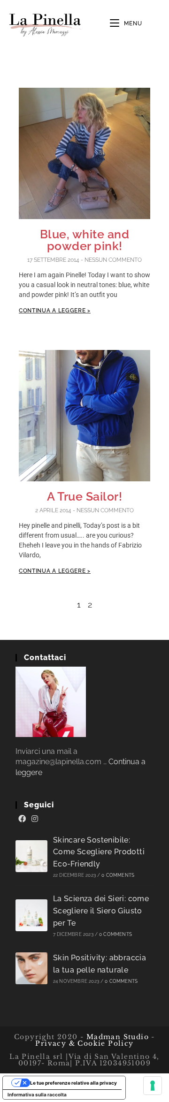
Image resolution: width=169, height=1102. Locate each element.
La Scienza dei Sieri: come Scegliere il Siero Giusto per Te (101, 910)
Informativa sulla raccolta (37, 1094)
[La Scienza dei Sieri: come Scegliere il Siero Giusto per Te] (31, 915)
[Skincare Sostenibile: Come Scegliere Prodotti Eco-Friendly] (31, 856)
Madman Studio (116, 1037)
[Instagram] (34, 819)
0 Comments (117, 875)
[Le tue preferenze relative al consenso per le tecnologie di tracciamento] (152, 1085)
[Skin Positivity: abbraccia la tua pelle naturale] (31, 968)
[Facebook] (22, 819)
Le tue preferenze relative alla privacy (73, 1083)
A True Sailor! (84, 496)
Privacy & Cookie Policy (84, 1043)
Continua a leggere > (55, 310)
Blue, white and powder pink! (85, 240)
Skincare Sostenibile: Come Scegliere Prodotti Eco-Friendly (99, 852)
